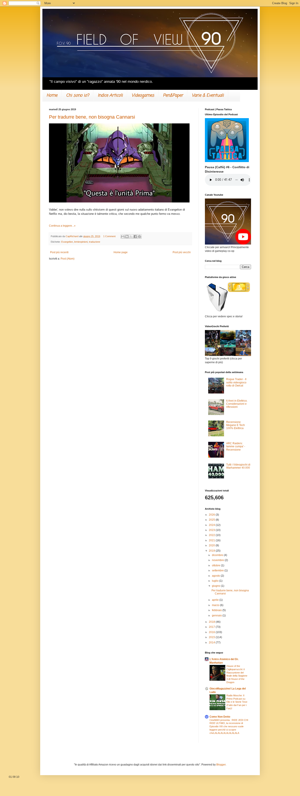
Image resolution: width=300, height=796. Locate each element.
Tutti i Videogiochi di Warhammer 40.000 (238, 466)
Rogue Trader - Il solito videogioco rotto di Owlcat (236, 382)
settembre (218, 570)
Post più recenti (59, 252)
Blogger (221, 764)
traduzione (94, 241)
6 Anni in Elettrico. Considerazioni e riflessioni (237, 404)
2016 (212, 632)
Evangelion (67, 241)
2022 (212, 535)
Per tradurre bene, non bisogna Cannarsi (92, 117)
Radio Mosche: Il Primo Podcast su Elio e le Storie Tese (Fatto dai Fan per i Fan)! (236, 702)
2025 (212, 519)
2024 (212, 525)
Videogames (143, 95)
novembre (218, 560)
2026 (212, 514)
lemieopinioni (81, 241)
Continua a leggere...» (62, 225)
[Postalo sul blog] (127, 236)
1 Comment (109, 236)
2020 (212, 545)
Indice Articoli (110, 95)
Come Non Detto (220, 716)
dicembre (218, 555)
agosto (216, 575)
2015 (212, 637)
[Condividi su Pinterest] (139, 236)
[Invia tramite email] (123, 236)
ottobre (216, 565)
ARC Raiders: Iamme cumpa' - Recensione (235, 446)
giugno (216, 585)
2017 (212, 626)
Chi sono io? (77, 95)
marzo (216, 605)
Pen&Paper (173, 95)
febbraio (217, 610)
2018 (212, 621)
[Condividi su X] (131, 236)
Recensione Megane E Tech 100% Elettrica (235, 425)
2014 (212, 642)
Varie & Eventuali (208, 95)
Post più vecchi (182, 252)
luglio (215, 580)
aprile (215, 599)
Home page (121, 252)
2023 (212, 530)
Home (52, 95)
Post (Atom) (67, 258)
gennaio (217, 615)
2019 (212, 550)
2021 (212, 540)
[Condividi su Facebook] (135, 236)
